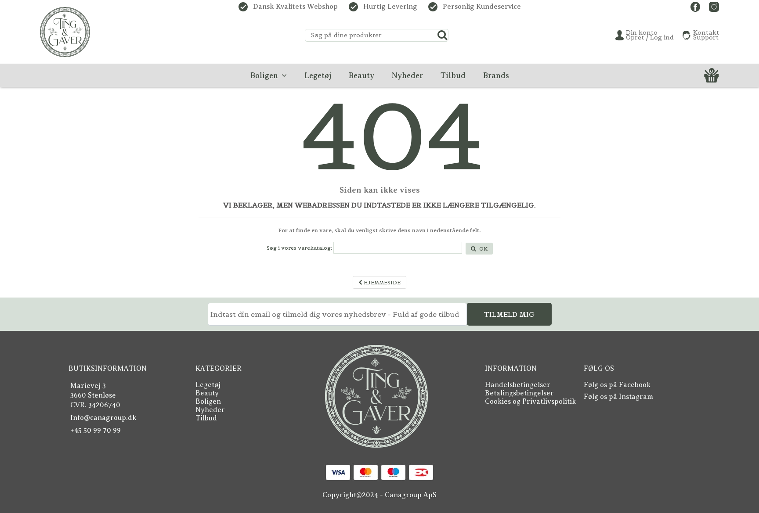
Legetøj (207, 385)
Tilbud (206, 418)
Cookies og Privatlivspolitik (530, 401)
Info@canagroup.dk (103, 418)
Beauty (207, 393)
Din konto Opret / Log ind (650, 35)
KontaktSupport (706, 35)
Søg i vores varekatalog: (299, 247)
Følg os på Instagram (618, 397)
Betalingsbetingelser (519, 393)
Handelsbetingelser (517, 385)
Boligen (208, 401)
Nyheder (210, 410)
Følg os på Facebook (617, 385)
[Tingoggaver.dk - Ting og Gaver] (65, 32)
